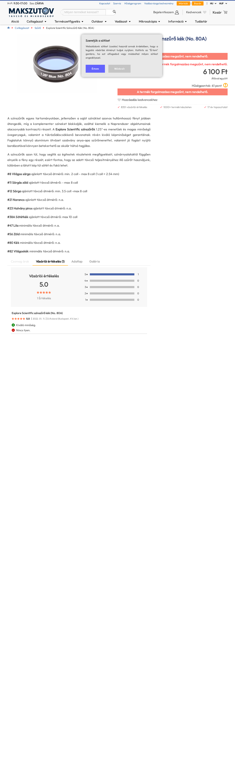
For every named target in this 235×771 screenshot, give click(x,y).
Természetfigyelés (69, 21)
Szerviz (117, 3)
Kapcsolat (104, 3)
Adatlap (76, 261)
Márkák (183, 3)
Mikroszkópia (150, 21)
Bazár (197, 3)
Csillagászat (37, 21)
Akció (15, 21)
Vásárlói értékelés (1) (50, 261)
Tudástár (201, 21)
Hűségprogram (132, 3)
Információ (177, 21)
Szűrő (38, 28)
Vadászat (123, 21)
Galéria (94, 261)
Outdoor (99, 21)
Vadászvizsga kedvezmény (159, 3)
